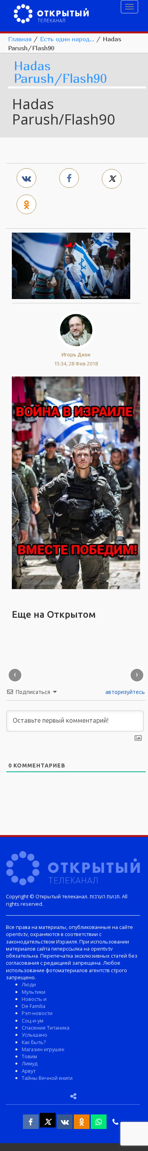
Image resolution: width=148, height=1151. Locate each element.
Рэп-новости (37, 1013)
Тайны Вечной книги (47, 1077)
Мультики (33, 991)
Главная (20, 39)
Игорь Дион (76, 354)
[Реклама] (76, 482)
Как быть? (34, 1042)
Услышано (34, 1034)
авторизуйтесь (124, 692)
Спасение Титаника (45, 1027)
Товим (29, 1056)
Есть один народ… (67, 39)
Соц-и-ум (32, 1020)
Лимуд (29, 1063)
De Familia (33, 1006)
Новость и (34, 998)
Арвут (29, 1070)
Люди (29, 984)
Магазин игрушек (43, 1049)
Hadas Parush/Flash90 (60, 72)
